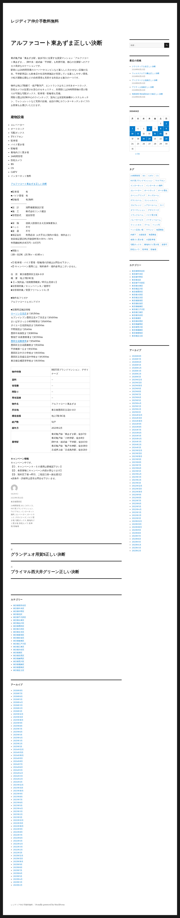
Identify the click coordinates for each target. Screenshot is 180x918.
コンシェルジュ (150, 200)
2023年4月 (18, 808)
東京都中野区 (18, 611)
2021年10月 (18, 861)
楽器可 (164, 244)
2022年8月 (18, 832)
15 (161, 134)
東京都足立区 (18, 670)
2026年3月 (18, 705)
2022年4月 (18, 844)
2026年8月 (18, 690)
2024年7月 (18, 764)
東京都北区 (17, 614)
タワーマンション (137, 210)
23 (166, 139)
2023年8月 (18, 796)
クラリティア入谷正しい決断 (144, 66)
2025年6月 (17, 732)
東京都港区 (17, 652)
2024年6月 (18, 767)
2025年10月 (18, 720)
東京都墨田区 (16, 501)
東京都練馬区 (18, 658)
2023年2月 (18, 814)
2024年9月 (18, 758)
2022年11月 (18, 823)
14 (155, 134)
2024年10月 (18, 755)
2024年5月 (18, 770)
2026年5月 (17, 699)
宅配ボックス (20, 520)
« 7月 (137, 154)
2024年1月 (17, 782)
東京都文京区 (18, 632)
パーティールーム (153, 220)
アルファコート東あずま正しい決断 (29, 183)
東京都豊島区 (18, 667)
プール (147, 225)
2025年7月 (17, 729)
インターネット (136, 185)
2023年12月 (18, 785)
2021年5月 (17, 876)
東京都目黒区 (18, 655)
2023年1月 (17, 817)
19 (144, 139)
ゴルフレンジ (135, 205)
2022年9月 (18, 829)
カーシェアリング (137, 195)
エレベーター (20, 514)
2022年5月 (17, 841)
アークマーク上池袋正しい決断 (145, 80)
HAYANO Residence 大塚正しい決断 (147, 94)
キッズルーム (153, 195)
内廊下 (133, 234)
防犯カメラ (23, 523)
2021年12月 (18, 855)
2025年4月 (18, 737)
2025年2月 (17, 743)
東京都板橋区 (18, 641)
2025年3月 (17, 740)
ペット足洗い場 (136, 230)
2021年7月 (17, 870)
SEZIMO (14, 494)
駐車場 (145, 249)
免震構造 (160, 230)
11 (138, 134)
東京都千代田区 (19, 617)
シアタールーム (150, 205)
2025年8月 (17, 726)
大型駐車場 (150, 239)
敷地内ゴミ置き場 (151, 244)
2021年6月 (17, 873)
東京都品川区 (18, 623)
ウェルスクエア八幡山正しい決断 (145, 73)
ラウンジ (149, 230)
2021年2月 (17, 885)
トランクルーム (136, 215)
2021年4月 (17, 879)
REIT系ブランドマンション (22, 508)
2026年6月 (18, 696)
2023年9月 (18, 793)
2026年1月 (17, 711)
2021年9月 (17, 864)
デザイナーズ (20, 517)
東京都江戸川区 (19, 644)
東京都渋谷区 (18, 649)
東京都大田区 (18, 629)
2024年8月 (18, 761)
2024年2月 (18, 779)
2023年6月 (18, 802)
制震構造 (152, 234)
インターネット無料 (154, 185)
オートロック (149, 190)
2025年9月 (17, 723)
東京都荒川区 (18, 661)
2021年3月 (17, 882)
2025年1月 (17, 746)
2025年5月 (17, 735)
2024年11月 (18, 752)
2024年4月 (18, 773)
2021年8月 (17, 867)
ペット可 (156, 225)
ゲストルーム (135, 200)
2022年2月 (18, 850)
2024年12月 (18, 749)
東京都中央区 (18, 608)
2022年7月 (17, 835)
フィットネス (135, 225)
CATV (27, 505)
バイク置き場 (151, 215)
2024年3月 (18, 776)
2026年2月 (18, 708)
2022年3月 (18, 847)
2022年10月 (18, 826)
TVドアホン (15, 511)
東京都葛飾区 (18, 664)
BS (22, 505)
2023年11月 (18, 788)
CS (31, 505)
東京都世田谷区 (19, 605)
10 (132, 134)
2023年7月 (17, 799)
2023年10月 (18, 791)
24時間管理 (15, 505)
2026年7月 (17, 693)
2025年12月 (18, 714)
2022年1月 (17, 852)
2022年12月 (18, 820)
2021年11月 (18, 858)
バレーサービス (136, 220)
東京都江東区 (18, 647)
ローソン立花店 (19, 313)
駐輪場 (16, 526)
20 (149, 139)
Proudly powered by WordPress (50, 905)
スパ (162, 205)
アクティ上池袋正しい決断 (143, 87)
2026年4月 (18, 702)
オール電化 (162, 190)
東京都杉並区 (18, 638)
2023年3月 (18, 811)
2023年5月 (17, 805)
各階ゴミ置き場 (136, 239)
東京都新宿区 (18, 635)
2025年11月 (18, 717)
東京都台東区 (18, 620)
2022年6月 (18, 838)
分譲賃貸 (142, 234)
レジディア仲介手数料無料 (35, 21)
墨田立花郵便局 (19, 341)
